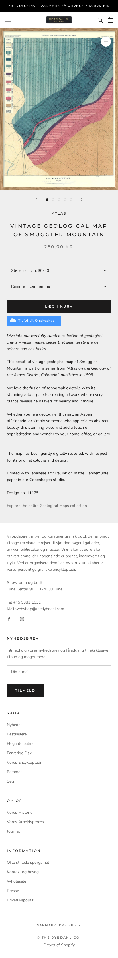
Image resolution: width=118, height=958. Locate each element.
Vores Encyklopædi (24, 762)
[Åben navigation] (8, 20)
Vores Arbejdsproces (25, 822)
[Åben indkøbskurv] (110, 20)
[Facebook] (9, 618)
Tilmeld (25, 690)
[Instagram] (22, 618)
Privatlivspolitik (20, 900)
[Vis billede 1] (47, 199)
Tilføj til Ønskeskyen (37, 320)
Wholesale (16, 881)
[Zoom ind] (106, 42)
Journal (13, 831)
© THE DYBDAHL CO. (59, 937)
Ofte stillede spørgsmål (28, 862)
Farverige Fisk (19, 753)
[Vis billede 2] (53, 199)
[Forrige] (36, 199)
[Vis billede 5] (71, 199)
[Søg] (100, 19)
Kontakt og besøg (23, 872)
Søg (10, 781)
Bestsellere (17, 734)
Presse (13, 890)
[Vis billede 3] (59, 199)
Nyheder (14, 724)
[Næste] (82, 199)
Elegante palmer (21, 743)
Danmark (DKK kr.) (56, 925)
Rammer (14, 772)
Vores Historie (19, 812)
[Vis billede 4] (65, 199)
